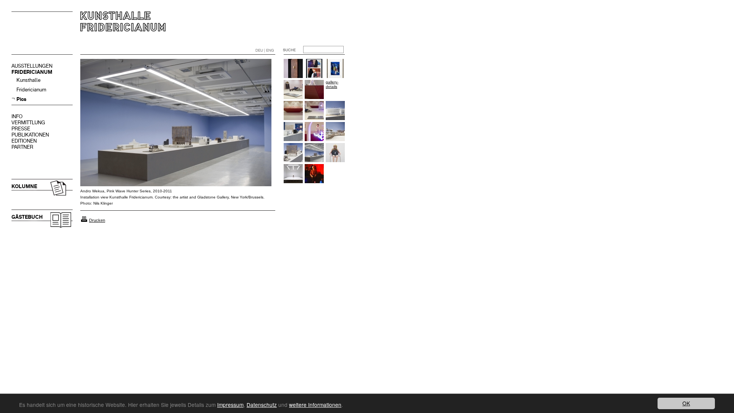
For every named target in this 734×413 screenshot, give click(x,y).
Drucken (97, 220)
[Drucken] (84, 220)
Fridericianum (31, 90)
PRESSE (20, 129)
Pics (21, 99)
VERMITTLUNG (28, 122)
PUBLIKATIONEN (30, 135)
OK (686, 403)
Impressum (230, 404)
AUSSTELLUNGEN (31, 66)
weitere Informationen (315, 404)
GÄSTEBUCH (27, 217)
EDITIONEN (24, 141)
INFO (17, 116)
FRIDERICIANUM (31, 72)
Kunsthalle (28, 80)
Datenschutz (262, 404)
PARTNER (22, 147)
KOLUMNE (24, 186)
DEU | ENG (264, 50)
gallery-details (332, 84)
